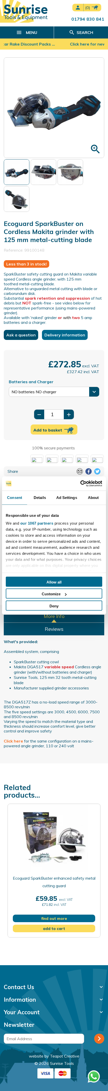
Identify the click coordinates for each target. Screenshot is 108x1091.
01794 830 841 (87, 19)
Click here (13, 741)
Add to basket (48, 429)
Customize (51, 594)
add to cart (54, 928)
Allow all (54, 582)
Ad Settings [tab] (66, 497)
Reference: (13, 250)
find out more (54, 918)
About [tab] (93, 497)
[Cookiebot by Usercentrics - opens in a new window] (80, 483)
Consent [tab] (14, 497)
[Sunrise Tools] (26, 12)
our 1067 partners (36, 523)
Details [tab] (40, 497)
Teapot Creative (64, 1056)
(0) (88, 7)
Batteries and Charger (31, 381)
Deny (54, 606)
